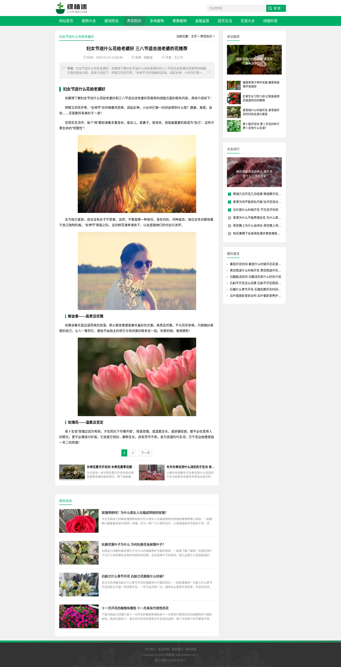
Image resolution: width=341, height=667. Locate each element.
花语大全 (248, 21)
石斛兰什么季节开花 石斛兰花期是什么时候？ (134, 576)
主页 (194, 36)
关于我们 (150, 649)
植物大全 (89, 21)
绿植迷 (148, 57)
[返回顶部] (333, 623)
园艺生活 (225, 21)
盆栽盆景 (202, 21)
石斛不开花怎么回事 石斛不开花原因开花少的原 (261, 283)
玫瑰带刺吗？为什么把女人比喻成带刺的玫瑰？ (135, 512)
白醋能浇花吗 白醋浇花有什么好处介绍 (255, 276)
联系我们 (177, 649)
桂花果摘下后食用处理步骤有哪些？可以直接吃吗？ (267, 233)
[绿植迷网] (71, 8)
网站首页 (66, 21)
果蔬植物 (179, 21)
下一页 (145, 452)
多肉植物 (157, 21)
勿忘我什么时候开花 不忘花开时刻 (255, 209)
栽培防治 (111, 21)
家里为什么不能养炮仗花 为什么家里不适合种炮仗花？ (269, 217)
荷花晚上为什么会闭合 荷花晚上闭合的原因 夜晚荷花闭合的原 (274, 225)
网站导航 (191, 649)
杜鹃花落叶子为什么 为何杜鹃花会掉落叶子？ (134, 544)
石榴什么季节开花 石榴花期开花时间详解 (257, 289)
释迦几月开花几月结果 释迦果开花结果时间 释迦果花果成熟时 (274, 194)
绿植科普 (270, 21)
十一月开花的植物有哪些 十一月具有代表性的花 (135, 608)
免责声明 (163, 649)
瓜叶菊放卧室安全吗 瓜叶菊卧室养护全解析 (258, 295)
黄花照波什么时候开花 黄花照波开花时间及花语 (261, 270)
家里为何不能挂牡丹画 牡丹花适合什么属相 (261, 201)
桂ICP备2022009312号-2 (170, 660)
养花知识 (134, 21)
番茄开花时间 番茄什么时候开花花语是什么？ (260, 264)
